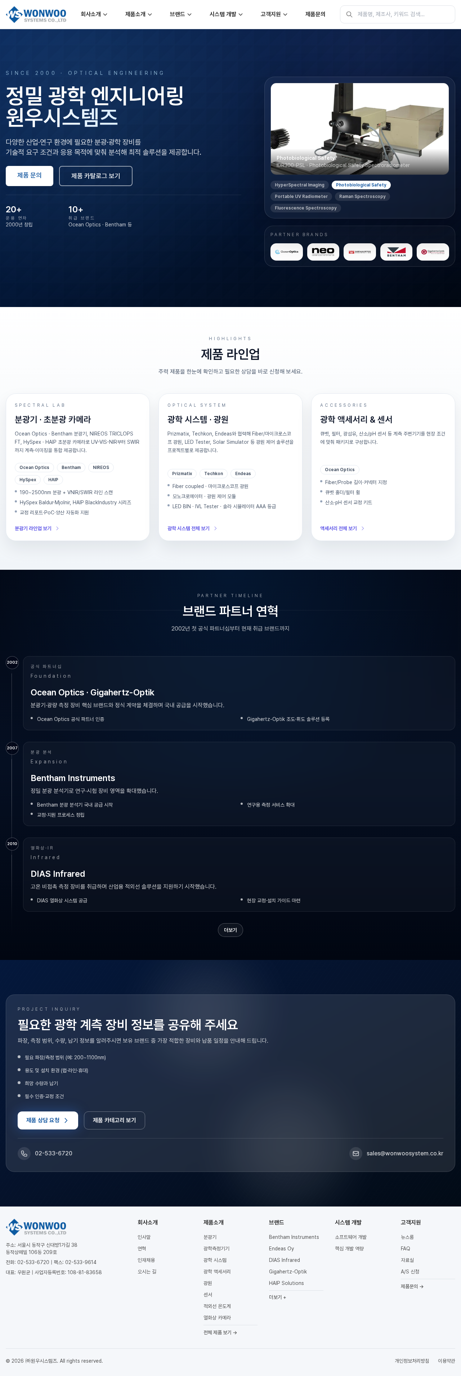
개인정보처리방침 (412, 1361)
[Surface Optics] (360, 252)
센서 (207, 1295)
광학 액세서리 (217, 1272)
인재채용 (146, 1260)
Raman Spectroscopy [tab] (362, 196)
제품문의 (315, 14)
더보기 (230, 930)
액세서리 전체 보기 (338, 528)
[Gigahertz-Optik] (433, 252)
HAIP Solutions (286, 1283)
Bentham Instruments (294, 1237)
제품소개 (135, 14)
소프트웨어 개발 (351, 1237)
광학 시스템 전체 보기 (188, 528)
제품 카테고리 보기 (114, 1120)
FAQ (405, 1248)
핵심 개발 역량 (349, 1248)
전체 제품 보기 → (220, 1332)
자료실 (407, 1260)
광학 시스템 (215, 1260)
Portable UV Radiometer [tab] (301, 196)
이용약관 (446, 1361)
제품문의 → (412, 1286)
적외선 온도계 (217, 1306)
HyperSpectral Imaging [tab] (300, 185)
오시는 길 (147, 1272)
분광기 (209, 1237)
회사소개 (91, 14)
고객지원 (271, 14)
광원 (207, 1283)
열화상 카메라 (217, 1318)
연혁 (142, 1248)
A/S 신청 (410, 1272)
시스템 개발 (223, 14)
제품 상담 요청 (42, 1120)
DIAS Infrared (284, 1260)
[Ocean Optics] (286, 252)
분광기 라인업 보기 (33, 528)
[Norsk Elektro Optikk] (323, 252)
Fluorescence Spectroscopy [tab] (306, 208)
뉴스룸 (407, 1237)
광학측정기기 (216, 1248)
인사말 (144, 1237)
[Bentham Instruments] (396, 252)
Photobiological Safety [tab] (361, 185)
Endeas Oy (281, 1248)
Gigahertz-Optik (288, 1272)
